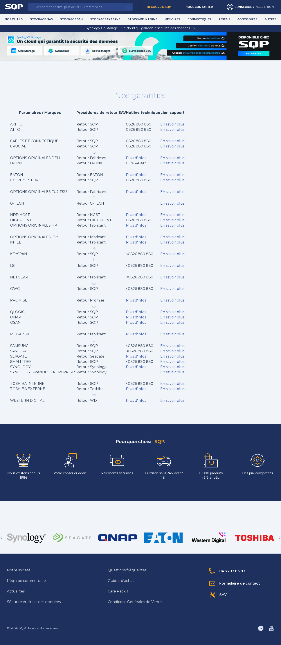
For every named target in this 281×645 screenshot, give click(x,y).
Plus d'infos (136, 158)
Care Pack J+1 (119, 591)
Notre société (19, 570)
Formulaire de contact (239, 583)
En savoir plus (172, 124)
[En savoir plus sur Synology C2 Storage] (254, 53)
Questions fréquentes (127, 570)
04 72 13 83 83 (232, 571)
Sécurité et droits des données (34, 602)
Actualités (16, 591)
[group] (26, 538)
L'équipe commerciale (26, 581)
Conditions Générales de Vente (135, 602)
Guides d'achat (121, 581)
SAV (223, 595)
